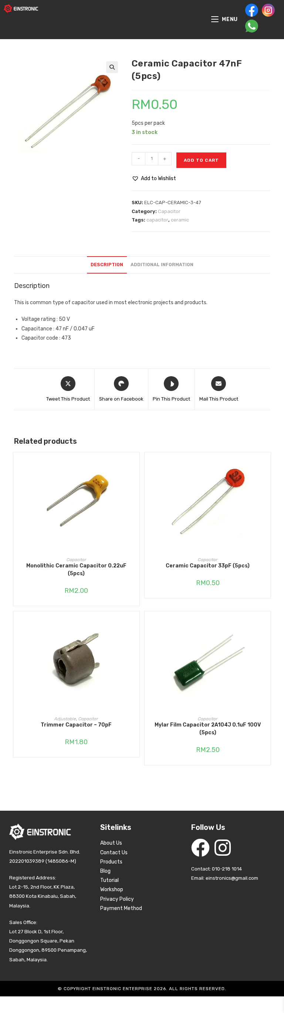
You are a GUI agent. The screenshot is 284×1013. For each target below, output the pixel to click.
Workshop (111, 889)
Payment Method (121, 908)
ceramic (180, 220)
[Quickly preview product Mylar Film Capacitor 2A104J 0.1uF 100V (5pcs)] (267, 624)
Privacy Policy (117, 899)
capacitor (157, 220)
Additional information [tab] (162, 264)
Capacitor (169, 211)
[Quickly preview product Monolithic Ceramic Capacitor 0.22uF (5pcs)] (135, 465)
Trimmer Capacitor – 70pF (76, 725)
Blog (105, 871)
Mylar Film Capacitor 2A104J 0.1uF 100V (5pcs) (208, 729)
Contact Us (114, 852)
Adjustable (65, 718)
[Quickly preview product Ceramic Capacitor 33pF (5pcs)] (267, 465)
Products (111, 862)
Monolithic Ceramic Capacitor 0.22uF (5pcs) (76, 570)
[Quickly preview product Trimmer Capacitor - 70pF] (135, 624)
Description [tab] (107, 264)
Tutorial (109, 880)
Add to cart (201, 160)
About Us (111, 843)
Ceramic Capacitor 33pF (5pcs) (208, 566)
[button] (112, 67)
